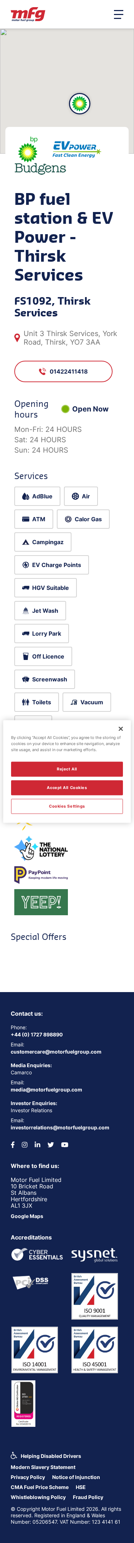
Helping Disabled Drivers (51, 1456)
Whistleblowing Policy (38, 1497)
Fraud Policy (88, 1497)
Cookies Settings (67, 806)
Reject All (67, 769)
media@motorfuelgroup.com (46, 1089)
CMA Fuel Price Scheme (40, 1487)
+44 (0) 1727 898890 (37, 1034)
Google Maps (27, 1216)
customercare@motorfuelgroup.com (56, 1052)
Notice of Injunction (76, 1477)
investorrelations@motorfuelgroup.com (60, 1127)
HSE (81, 1487)
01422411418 (69, 371)
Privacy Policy (28, 1477)
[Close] (121, 729)
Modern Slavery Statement (43, 1467)
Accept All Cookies (67, 787)
